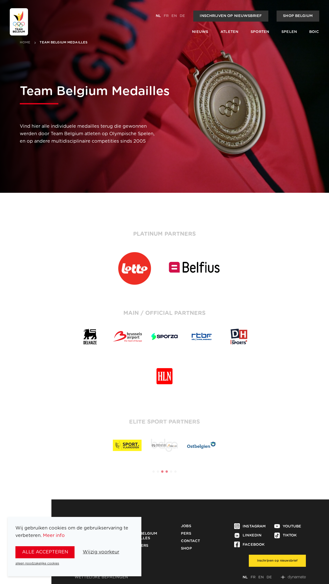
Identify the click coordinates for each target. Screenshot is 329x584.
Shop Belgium (298, 16)
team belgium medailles (63, 42)
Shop (186, 548)
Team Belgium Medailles (142, 536)
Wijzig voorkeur (101, 552)
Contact (190, 541)
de (182, 16)
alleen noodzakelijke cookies (37, 563)
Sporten (260, 32)
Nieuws (200, 32)
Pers (186, 533)
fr (166, 16)
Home (25, 42)
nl (158, 16)
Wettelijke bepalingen (101, 577)
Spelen (289, 32)
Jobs (186, 526)
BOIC (314, 32)
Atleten (229, 32)
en (174, 16)
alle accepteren (45, 552)
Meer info (54, 535)
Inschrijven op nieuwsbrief (231, 16)
